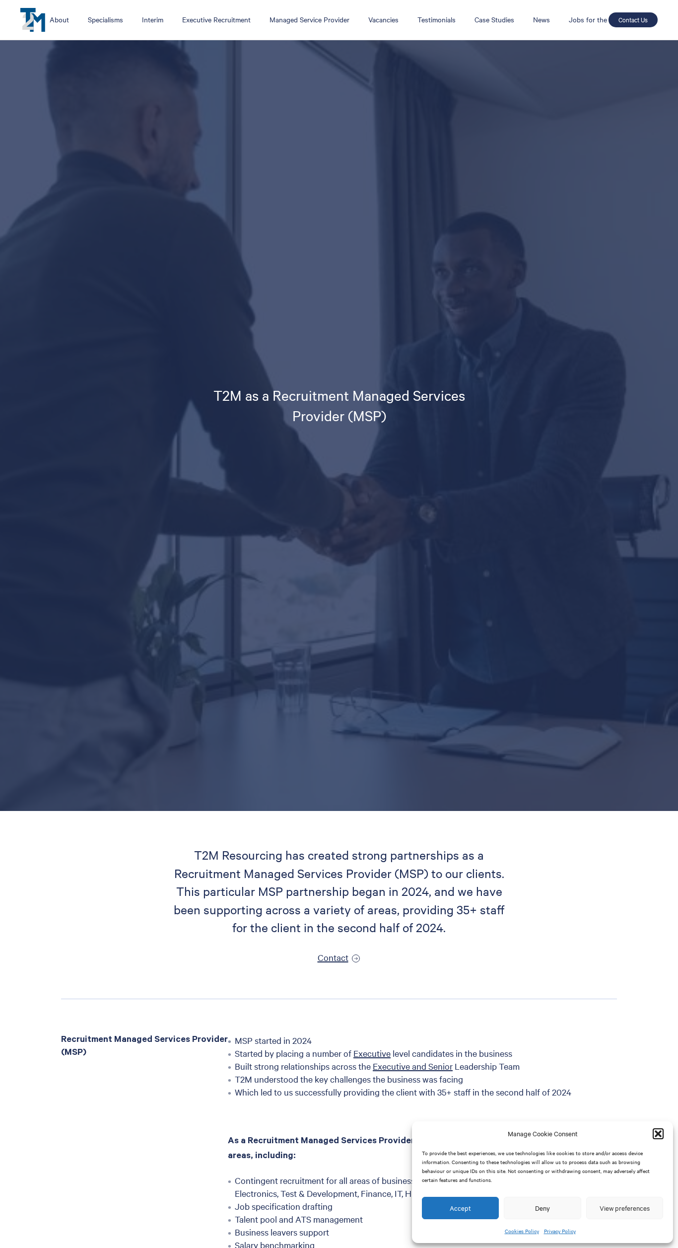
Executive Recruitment (216, 19)
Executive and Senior (413, 1066)
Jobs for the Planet (598, 19)
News (541, 19)
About (59, 19)
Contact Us (633, 19)
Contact (333, 957)
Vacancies (383, 19)
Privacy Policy (560, 1231)
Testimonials (436, 19)
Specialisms (105, 19)
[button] (658, 1134)
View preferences (625, 1207)
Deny (542, 1207)
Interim (152, 19)
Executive (372, 1053)
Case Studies (494, 19)
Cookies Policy (522, 1231)
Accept (460, 1207)
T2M (32, 20)
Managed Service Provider (309, 19)
